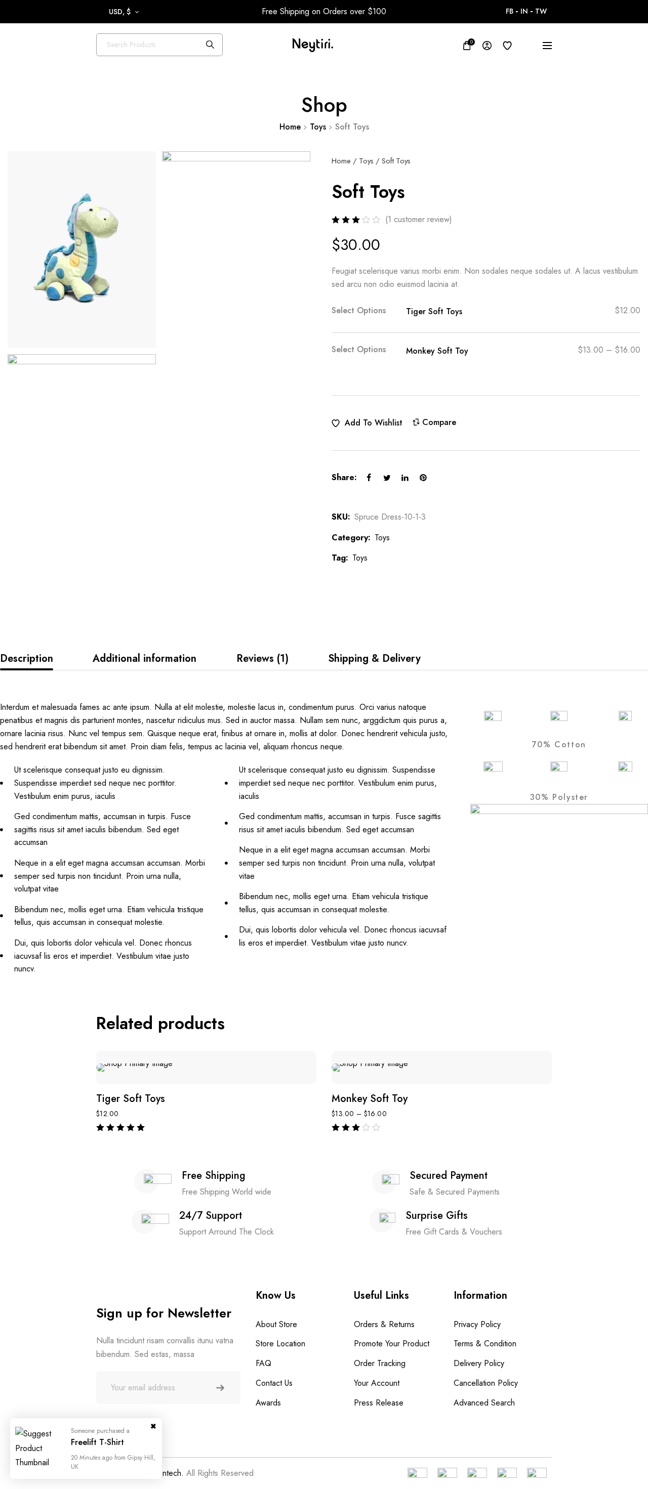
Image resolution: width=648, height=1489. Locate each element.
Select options (359, 311)
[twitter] (387, 478)
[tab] (26, 658)
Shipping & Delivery (374, 658)
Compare (439, 422)
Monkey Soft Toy (437, 351)
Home (290, 127)
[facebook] (368, 478)
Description (26, 658)
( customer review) (418, 220)
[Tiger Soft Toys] (206, 1067)
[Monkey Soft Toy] (442, 1067)
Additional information (144, 658)
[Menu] (547, 45)
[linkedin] (405, 478)
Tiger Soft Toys (434, 312)
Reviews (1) (262, 658)
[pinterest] (423, 478)
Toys (318, 127)
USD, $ (120, 12)
